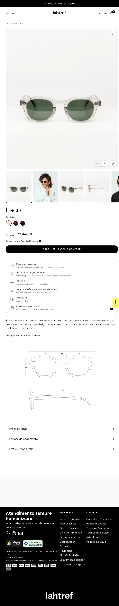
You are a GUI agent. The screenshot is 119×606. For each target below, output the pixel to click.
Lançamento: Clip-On (72, 564)
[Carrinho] (111, 12)
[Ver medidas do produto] (113, 163)
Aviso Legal (93, 537)
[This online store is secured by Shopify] (14, 543)
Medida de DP (67, 542)
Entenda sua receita (71, 537)
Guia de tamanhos (70, 532)
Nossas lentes (67, 523)
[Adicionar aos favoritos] (113, 34)
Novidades (66, 551)
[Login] (105, 13)
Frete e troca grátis (21, 449)
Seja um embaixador (72, 560)
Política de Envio (96, 542)
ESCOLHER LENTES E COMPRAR (62, 249)
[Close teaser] (111, 309)
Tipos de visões (68, 528)
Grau (97, 163)
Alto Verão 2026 (69, 555)
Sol (105, 163)
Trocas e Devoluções (98, 528)
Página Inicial (11, 23)
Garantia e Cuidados (99, 519)
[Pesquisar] (13, 12)
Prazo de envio (18, 429)
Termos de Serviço (97, 532)
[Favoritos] (99, 12)
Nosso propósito (69, 519)
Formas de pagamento (23, 439)
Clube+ (63, 546)
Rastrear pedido (96, 523)
